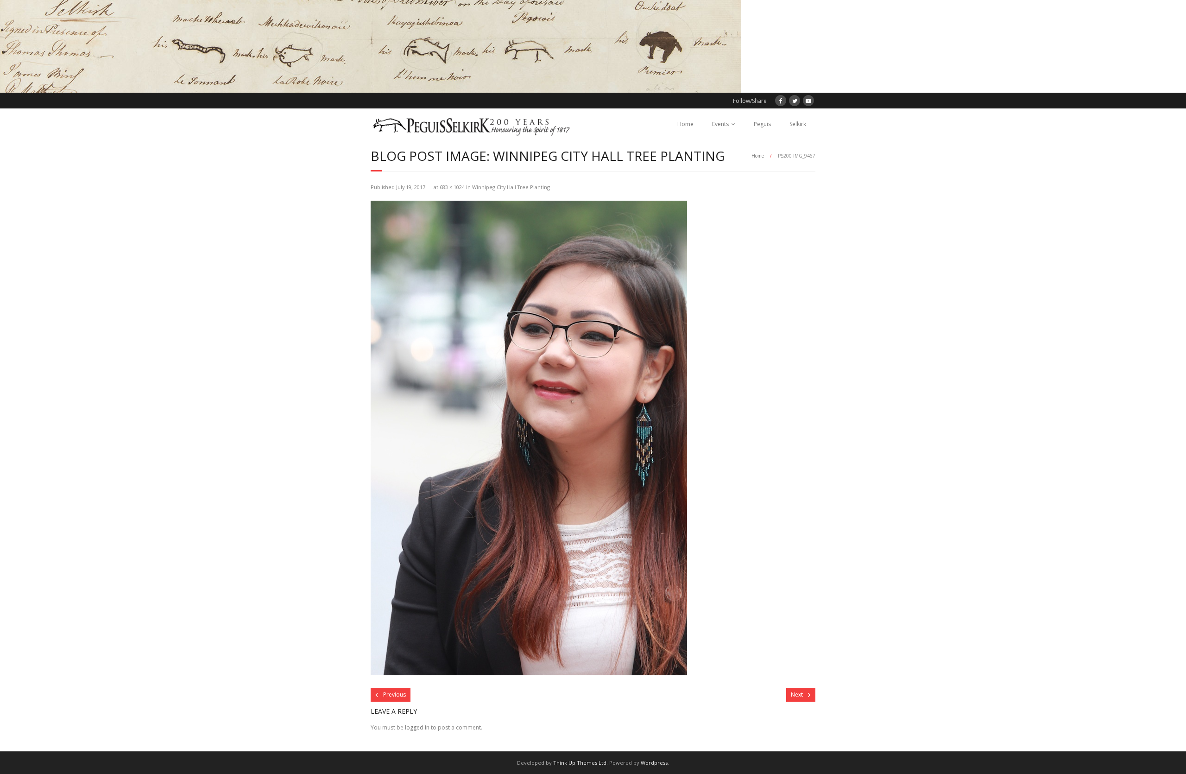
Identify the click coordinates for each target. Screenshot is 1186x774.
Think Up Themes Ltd (579, 762)
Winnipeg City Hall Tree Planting (511, 187)
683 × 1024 (452, 187)
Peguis (762, 124)
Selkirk (797, 124)
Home (685, 124)
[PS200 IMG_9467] (529, 438)
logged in (417, 727)
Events (720, 124)
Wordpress (654, 762)
